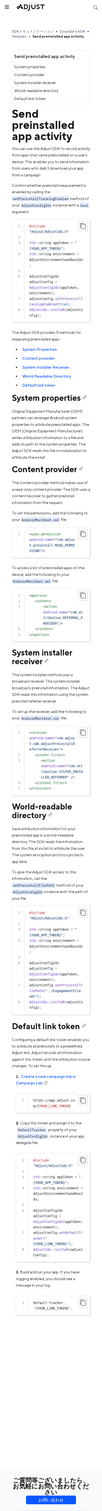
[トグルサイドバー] (6, 6)
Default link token (30, 98)
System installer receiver (35, 82)
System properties (30, 66)
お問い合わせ (51, 1500)
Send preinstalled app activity (58, 36)
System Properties (39, 349)
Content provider (29, 74)
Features (19, 36)
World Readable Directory (46, 376)
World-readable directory (36, 90)
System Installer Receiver (45, 367)
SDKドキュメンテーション (33, 31)
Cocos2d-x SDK (72, 31)
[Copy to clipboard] (83, 226)
